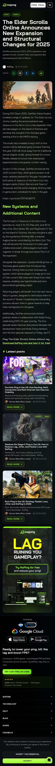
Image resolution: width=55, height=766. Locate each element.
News (6, 14)
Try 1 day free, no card (17, 671)
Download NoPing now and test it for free (26, 343)
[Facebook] (26, 73)
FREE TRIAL (38, 5)
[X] (20, 73)
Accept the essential (27, 754)
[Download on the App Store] (17, 639)
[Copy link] (41, 73)
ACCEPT (27, 761)
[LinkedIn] (33, 73)
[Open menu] (50, 5)
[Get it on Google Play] (38, 639)
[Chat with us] (49, 760)
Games (16, 14)
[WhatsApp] (13, 73)
